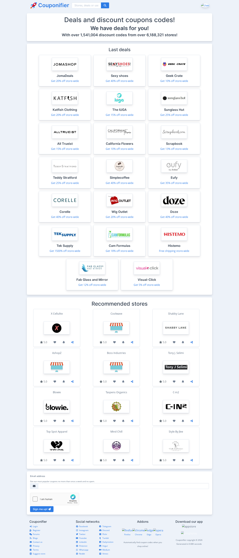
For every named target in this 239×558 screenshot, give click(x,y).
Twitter (82, 534)
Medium (106, 549)
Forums (36, 534)
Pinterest (83, 546)
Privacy (36, 546)
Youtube (83, 538)
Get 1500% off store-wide (65, 251)
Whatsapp (83, 549)
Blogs (35, 538)
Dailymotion (107, 542)
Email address (37, 476)
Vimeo (105, 553)
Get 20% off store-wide (65, 81)
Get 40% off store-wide (119, 81)
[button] (205, 5)
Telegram (106, 526)
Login (35, 526)
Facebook (83, 526)
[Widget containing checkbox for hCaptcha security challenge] (54, 499)
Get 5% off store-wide (147, 285)
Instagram (83, 530)
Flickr (104, 534)
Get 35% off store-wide (174, 183)
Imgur (105, 546)
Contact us (37, 542)
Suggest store (39, 553)
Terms (36, 549)
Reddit (82, 553)
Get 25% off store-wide (174, 115)
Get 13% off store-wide (174, 149)
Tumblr (105, 538)
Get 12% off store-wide (92, 285)
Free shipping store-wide (174, 251)
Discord (105, 530)
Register (36, 530)
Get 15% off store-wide (119, 115)
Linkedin (83, 542)
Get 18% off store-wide (119, 251)
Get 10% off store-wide (174, 81)
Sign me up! (40, 509)
